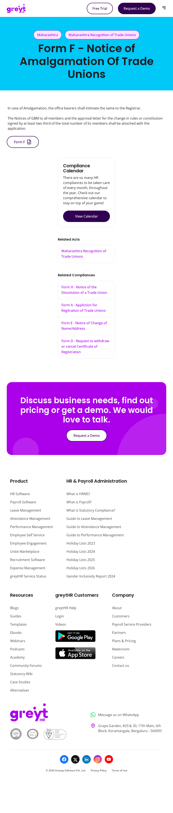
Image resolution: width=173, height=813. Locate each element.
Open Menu (164, 8)
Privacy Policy (99, 770)
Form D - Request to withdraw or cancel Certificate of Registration (85, 346)
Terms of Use (119, 770)
